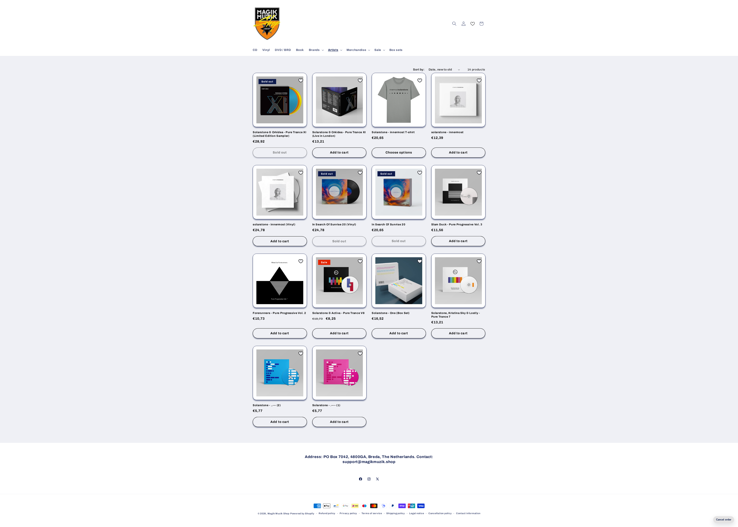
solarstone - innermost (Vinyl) (274, 224)
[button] (316, 50)
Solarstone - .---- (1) (326, 405)
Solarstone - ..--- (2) (267, 405)
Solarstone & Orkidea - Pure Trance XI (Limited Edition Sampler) (279, 134)
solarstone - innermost (447, 132)
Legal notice (416, 513)
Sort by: (418, 69)
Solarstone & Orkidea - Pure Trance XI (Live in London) (339, 134)
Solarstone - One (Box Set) (391, 313)
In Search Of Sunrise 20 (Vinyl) (334, 224)
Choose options (399, 152)
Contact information (468, 513)
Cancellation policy (440, 513)
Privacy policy (348, 513)
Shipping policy (395, 513)
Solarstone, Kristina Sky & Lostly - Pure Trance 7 (455, 314)
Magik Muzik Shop (278, 513)
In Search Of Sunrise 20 (388, 224)
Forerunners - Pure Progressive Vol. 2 (279, 313)
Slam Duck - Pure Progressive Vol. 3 (456, 224)
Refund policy (327, 513)
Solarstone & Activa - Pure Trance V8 (338, 313)
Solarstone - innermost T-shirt (393, 132)
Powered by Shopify (302, 513)
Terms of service (372, 513)
